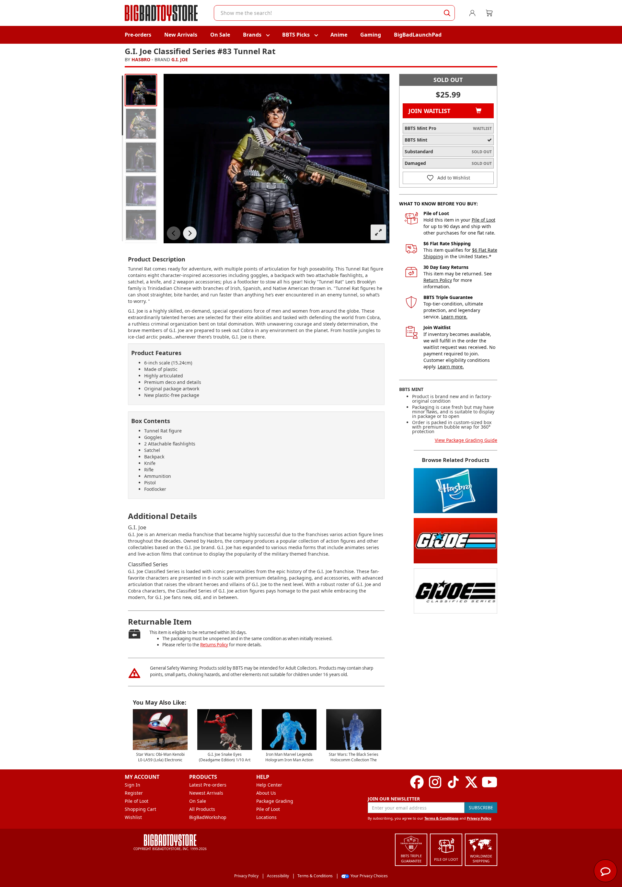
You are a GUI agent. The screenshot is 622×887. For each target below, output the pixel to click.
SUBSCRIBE (481, 807)
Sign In (132, 785)
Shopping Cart (140, 809)
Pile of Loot (483, 220)
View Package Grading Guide (466, 440)
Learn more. (454, 317)
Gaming (370, 34)
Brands (252, 34)
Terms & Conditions (441, 818)
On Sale (220, 34)
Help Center (269, 785)
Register (134, 793)
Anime (338, 34)
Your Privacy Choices (369, 876)
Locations (266, 817)
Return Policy (437, 280)
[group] (141, 90)
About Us (266, 793)
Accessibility (278, 876)
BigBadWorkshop (207, 817)
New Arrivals (180, 34)
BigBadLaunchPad (418, 34)
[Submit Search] (447, 13)
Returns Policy (214, 645)
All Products (202, 809)
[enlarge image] (378, 232)
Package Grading (274, 801)
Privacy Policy (479, 818)
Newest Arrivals (206, 793)
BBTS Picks (296, 34)
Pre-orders (138, 34)
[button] (173, 233)
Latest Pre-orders (207, 785)
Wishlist (133, 817)
